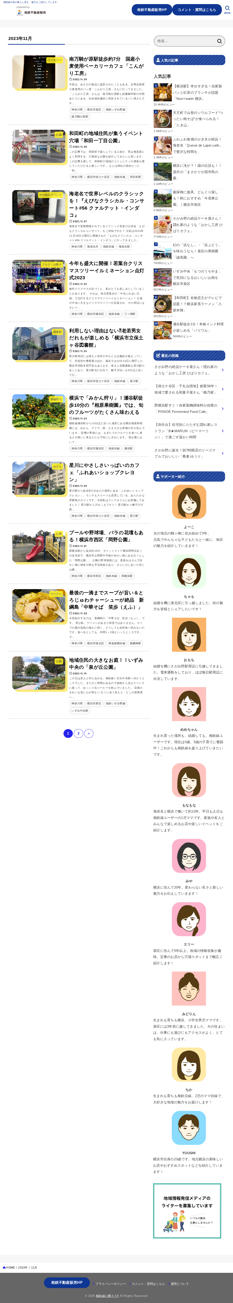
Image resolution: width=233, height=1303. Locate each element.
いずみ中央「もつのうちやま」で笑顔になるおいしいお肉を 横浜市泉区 (197, 277)
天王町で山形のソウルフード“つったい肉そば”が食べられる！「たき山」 (198, 119)
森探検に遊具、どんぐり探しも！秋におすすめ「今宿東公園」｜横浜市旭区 (195, 198)
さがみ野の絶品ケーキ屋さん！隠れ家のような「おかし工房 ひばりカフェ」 (198, 225)
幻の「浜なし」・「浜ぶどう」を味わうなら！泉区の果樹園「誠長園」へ (197, 251)
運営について (180, 1284)
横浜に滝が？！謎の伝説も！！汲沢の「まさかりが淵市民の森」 (197, 172)
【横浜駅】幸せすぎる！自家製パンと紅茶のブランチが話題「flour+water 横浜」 (197, 92)
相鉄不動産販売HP (152, 10)
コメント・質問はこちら (197, 10)
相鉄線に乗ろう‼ (107, 1296)
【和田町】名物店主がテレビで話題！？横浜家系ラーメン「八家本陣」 (197, 304)
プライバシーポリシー (111, 1284)
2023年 (23, 1267)
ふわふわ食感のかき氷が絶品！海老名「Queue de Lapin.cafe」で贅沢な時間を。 (198, 145)
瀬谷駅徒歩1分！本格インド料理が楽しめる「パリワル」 (198, 327)
